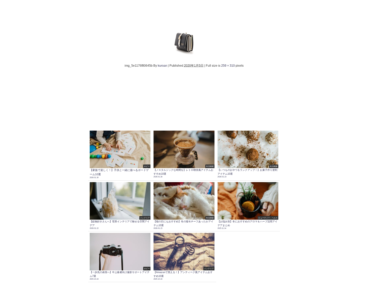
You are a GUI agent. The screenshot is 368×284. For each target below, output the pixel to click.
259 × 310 (228, 65)
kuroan (162, 65)
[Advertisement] (184, 98)
